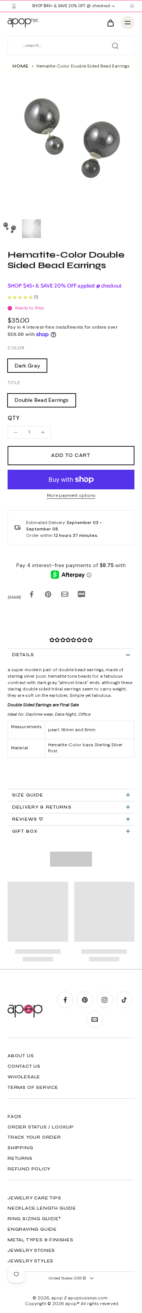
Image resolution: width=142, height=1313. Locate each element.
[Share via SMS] (81, 595)
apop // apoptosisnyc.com (80, 1298)
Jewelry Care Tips (34, 1198)
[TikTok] (124, 1000)
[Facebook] (65, 1000)
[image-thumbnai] (9, 228)
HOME (20, 66)
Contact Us (24, 1066)
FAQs (15, 1116)
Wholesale (24, 1076)
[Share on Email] (64, 595)
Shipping (20, 1147)
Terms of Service (33, 1087)
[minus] (15, 432)
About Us (21, 1055)
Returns (20, 1158)
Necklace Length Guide (42, 1208)
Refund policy (29, 1169)
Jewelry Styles (30, 1261)
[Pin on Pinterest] (48, 595)
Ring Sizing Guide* (34, 1218)
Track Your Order (34, 1137)
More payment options (71, 496)
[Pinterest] (84, 1000)
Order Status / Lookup (41, 1127)
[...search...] (115, 45)
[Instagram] (104, 1000)
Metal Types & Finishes (40, 1239)
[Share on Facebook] (31, 595)
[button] (71, 455)
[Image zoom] (71, 145)
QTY (13, 418)
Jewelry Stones (31, 1250)
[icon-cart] (110, 22)
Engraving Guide (32, 1229)
